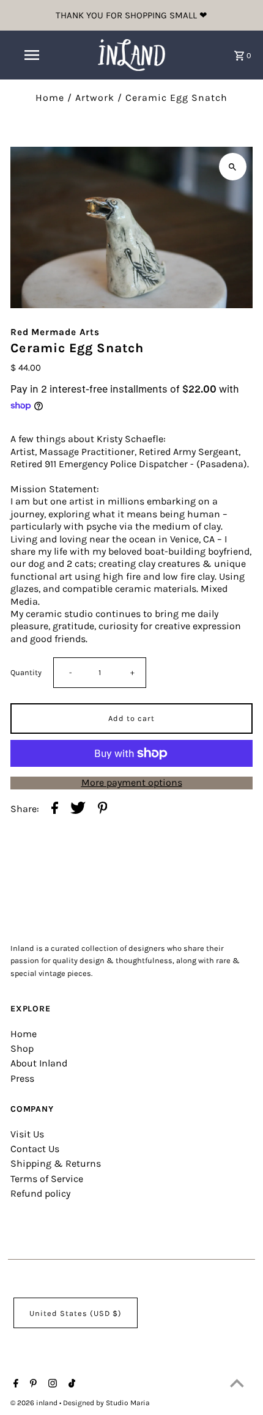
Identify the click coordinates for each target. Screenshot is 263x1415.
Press (22, 1078)
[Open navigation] (34, 55)
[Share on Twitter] (78, 809)
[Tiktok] (70, 1384)
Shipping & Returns (55, 1163)
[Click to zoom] (232, 166)
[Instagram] (51, 1384)
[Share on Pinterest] (103, 809)
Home (49, 97)
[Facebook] (14, 1384)
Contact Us (34, 1149)
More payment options (131, 782)
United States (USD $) (75, 1313)
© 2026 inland (34, 1402)
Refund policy (40, 1193)
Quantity (26, 672)
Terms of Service (46, 1178)
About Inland (38, 1063)
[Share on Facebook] (54, 809)
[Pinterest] (32, 1384)
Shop (22, 1048)
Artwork (94, 97)
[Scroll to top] (237, 1383)
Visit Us (27, 1134)
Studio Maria (128, 1402)
